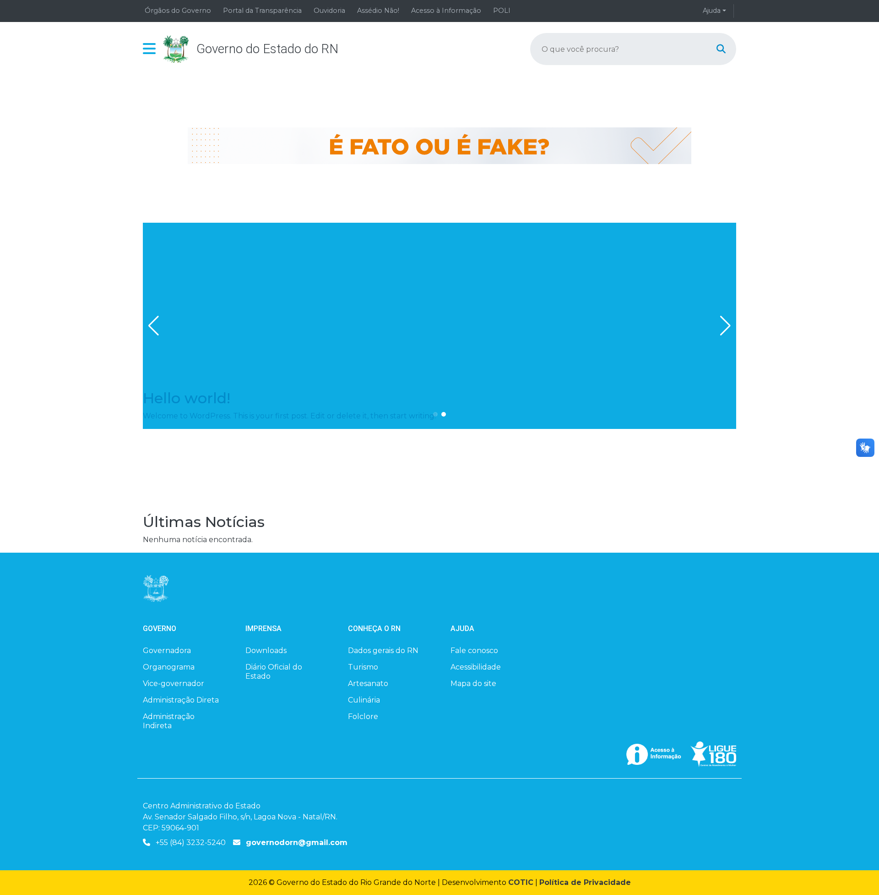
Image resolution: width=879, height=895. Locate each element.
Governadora (167, 650)
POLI (501, 10)
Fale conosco (474, 650)
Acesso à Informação (446, 10)
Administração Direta (181, 700)
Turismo (363, 667)
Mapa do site (473, 683)
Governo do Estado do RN (267, 48)
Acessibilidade (475, 667)
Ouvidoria (329, 10)
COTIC (520, 882)
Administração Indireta (169, 721)
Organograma (169, 667)
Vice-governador (173, 683)
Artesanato (368, 683)
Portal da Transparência (262, 10)
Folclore (363, 716)
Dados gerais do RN (383, 650)
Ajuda (712, 10)
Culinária (364, 700)
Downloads (266, 650)
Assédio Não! (378, 10)
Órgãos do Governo (178, 10)
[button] (149, 49)
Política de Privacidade (585, 882)
